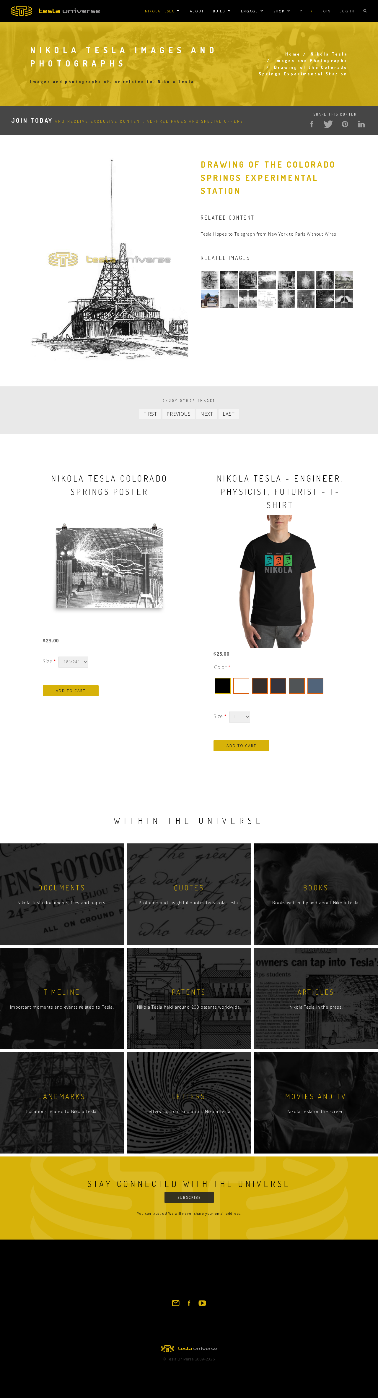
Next (206, 414)
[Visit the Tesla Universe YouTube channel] (202, 1306)
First (150, 414)
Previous (178, 414)
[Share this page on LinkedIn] (361, 124)
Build (219, 11)
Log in (347, 11)
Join (326, 11)
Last (228, 414)
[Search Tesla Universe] (365, 11)
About (197, 11)
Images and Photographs (311, 60)
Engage (249, 11)
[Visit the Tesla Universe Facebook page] (189, 1306)
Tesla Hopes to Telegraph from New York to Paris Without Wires (268, 234)
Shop (279, 11)
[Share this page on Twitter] (328, 124)
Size (47, 661)
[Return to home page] (189, 1350)
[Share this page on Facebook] (312, 124)
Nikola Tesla (159, 11)
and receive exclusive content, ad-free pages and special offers (127, 121)
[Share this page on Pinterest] (345, 124)
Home (293, 53)
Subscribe (189, 1197)
